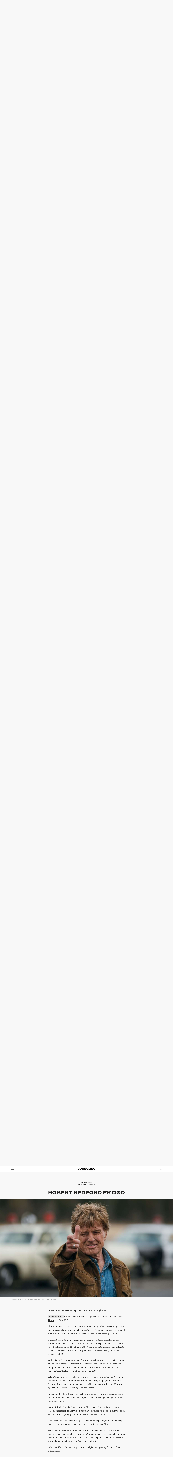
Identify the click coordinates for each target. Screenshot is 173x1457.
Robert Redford (56, 1316)
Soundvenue (86, 1169)
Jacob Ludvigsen (88, 1184)
